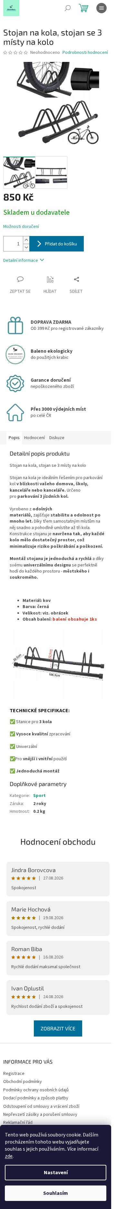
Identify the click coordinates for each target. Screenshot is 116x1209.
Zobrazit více (58, 1028)
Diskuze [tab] (56, 438)
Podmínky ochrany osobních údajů (36, 1090)
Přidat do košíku (61, 243)
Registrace (13, 1073)
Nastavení (56, 1172)
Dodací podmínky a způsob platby (35, 1098)
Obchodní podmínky (22, 1081)
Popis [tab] (14, 438)
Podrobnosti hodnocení (85, 53)
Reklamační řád (18, 1122)
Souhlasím (55, 1193)
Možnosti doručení (21, 227)
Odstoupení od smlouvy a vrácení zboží (41, 1106)
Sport (39, 795)
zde (9, 1156)
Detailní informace (20, 260)
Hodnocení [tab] (34, 438)
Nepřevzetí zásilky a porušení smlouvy (40, 1114)
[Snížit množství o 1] (26, 247)
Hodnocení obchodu (58, 841)
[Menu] (101, 8)
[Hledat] (67, 8)
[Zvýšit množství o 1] (26, 240)
